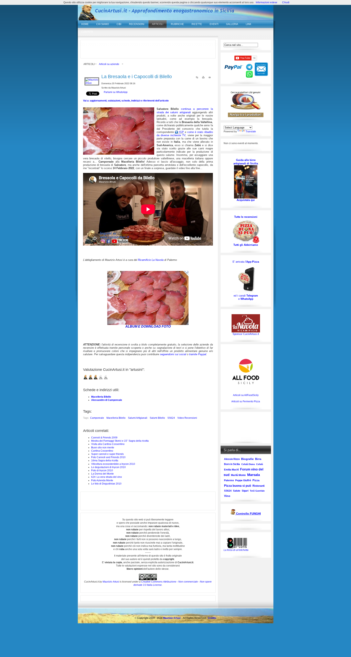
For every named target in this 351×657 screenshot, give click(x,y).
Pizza (255, 480)
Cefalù (259, 464)
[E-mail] (209, 78)
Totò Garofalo (257, 491)
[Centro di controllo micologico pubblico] (233, 514)
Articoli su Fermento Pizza (245, 401)
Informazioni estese (266, 2)
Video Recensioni (187, 417)
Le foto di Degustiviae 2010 (106, 483)
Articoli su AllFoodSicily (246, 395)
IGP (181, 132)
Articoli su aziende (109, 64)
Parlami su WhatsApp (116, 92)
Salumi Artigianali (137, 417)
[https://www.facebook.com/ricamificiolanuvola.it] (246, 323)
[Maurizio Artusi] (92, 83)
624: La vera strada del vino (106, 477)
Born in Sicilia (232, 464)
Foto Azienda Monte (102, 480)
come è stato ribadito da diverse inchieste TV (185, 134)
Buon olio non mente (102, 447)
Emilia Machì (231, 469)
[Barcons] (238, 542)
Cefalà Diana (248, 464)
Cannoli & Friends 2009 (104, 437)
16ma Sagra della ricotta (104, 460)
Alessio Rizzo (232, 459)
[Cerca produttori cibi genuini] (246, 108)
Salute (236, 490)
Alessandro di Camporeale (106, 400)
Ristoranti (258, 485)
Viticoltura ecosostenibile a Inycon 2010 (113, 464)
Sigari (245, 490)
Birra (258, 459)
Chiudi (285, 2)
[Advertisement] (147, 49)
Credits (212, 618)
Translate (251, 131)
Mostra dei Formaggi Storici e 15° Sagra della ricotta (120, 440)
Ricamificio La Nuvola (151, 259)
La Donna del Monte (102, 473)
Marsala (253, 475)
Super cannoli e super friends (107, 454)
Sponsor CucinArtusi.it (246, 334)
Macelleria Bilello (101, 396)
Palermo (229, 480)
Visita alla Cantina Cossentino (108, 444)
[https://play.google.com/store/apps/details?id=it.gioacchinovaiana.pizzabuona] (246, 278)
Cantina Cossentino (102, 450)
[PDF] (197, 78)
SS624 (171, 417)
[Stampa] (203, 78)
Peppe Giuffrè (243, 480)
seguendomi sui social (173, 354)
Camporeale (97, 417)
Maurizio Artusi (111, 581)
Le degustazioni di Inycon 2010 (108, 467)
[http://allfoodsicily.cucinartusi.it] (246, 371)
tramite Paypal (197, 354)
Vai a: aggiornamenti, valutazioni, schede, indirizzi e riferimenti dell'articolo (126, 100)
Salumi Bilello (157, 417)
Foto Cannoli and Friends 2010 (108, 457)
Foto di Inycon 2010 (102, 470)
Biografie (247, 459)
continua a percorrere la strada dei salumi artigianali (185, 110)
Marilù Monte (238, 475)
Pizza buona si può (237, 485)
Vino (227, 495)
